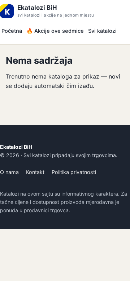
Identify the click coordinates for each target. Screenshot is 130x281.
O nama (9, 172)
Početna (11, 31)
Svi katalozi (102, 31)
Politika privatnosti (74, 172)
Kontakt (35, 172)
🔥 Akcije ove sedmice (55, 31)
